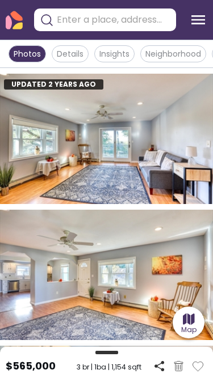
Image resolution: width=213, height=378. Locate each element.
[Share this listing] (159, 365)
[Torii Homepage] (14, 20)
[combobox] (113, 20)
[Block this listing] (178, 366)
